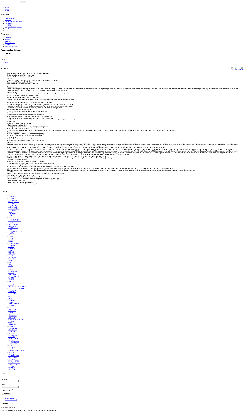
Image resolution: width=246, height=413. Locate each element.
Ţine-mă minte (6, 390)
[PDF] (232, 69)
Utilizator (5, 379)
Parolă (4, 385)
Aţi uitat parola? (9, 398)
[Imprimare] (238, 69)
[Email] (243, 69)
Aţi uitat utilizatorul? (11, 400)
